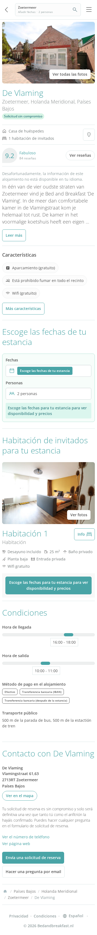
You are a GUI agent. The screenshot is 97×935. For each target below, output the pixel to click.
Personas (14, 382)
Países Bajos (25, 891)
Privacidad (18, 916)
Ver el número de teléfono (25, 836)
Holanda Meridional (53, 101)
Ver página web (16, 843)
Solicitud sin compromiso (23, 116)
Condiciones (45, 916)
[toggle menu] (89, 10)
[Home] (5, 891)
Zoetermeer (15, 101)
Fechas (12, 359)
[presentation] (48, 371)
